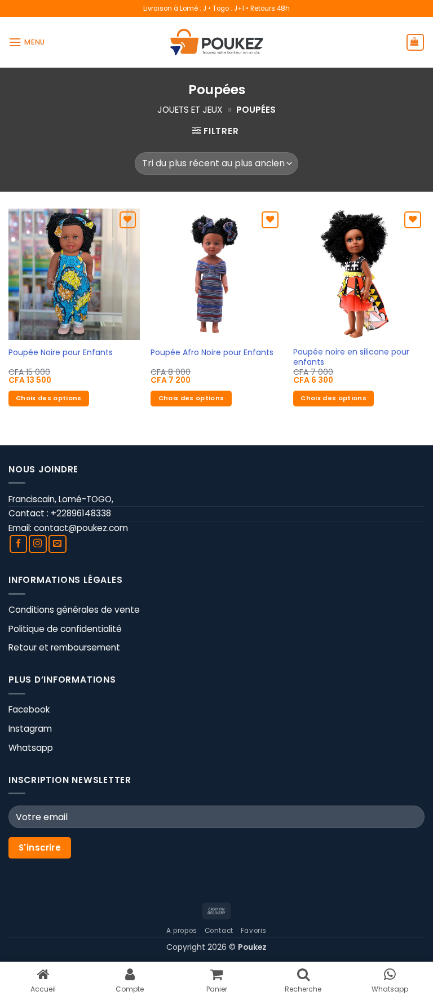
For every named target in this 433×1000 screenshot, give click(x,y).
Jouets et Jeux (190, 110)
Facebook (29, 709)
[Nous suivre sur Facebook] (19, 544)
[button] (26, 42)
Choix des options (49, 397)
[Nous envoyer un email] (57, 544)
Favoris (254, 930)
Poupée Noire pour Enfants (60, 353)
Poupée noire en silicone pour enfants (351, 357)
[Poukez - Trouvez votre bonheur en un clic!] (216, 42)
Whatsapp (30, 748)
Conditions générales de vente (74, 610)
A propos (181, 930)
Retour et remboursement (64, 647)
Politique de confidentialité (65, 629)
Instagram (30, 728)
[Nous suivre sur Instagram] (38, 544)
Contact (219, 930)
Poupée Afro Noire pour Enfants (212, 353)
